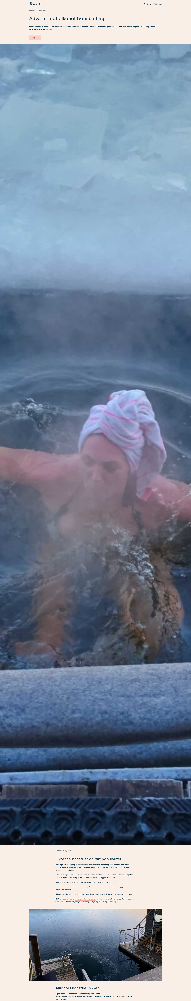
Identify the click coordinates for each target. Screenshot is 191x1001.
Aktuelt (42, 10)
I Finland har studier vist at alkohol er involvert (74, 996)
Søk (146, 4)
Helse (34, 38)
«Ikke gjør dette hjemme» (85, 899)
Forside (32, 10)
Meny (155, 4)
